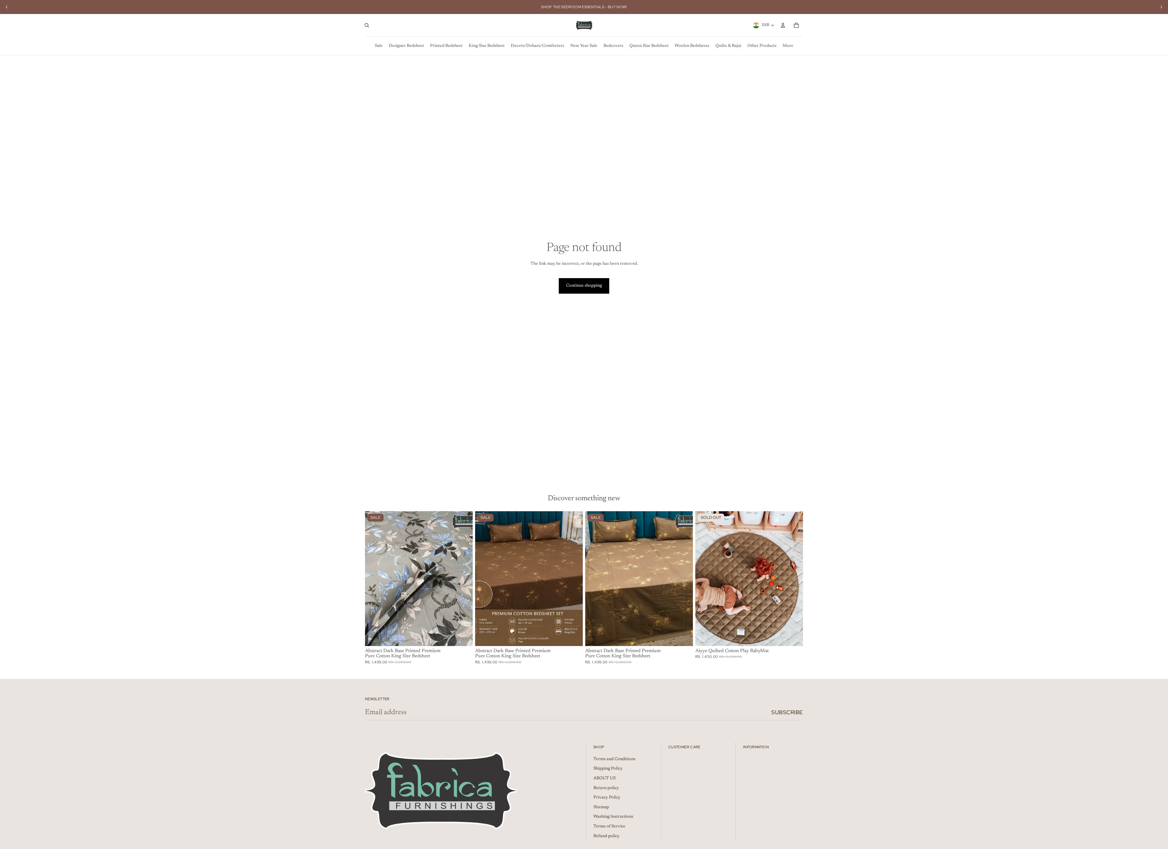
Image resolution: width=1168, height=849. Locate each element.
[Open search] (367, 25)
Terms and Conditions (614, 759)
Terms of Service (609, 826)
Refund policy (606, 836)
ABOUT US (604, 778)
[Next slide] (1161, 7)
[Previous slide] (6, 7)
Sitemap (601, 807)
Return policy (606, 788)
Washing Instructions (613, 817)
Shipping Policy (608, 769)
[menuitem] (379, 46)
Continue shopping (584, 286)
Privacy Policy (606, 797)
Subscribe (787, 712)
